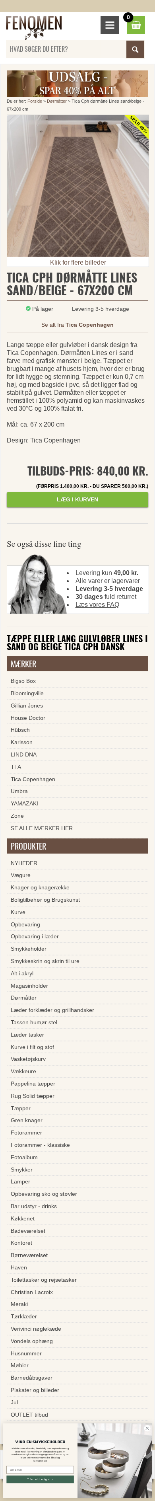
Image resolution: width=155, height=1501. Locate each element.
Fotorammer (26, 1132)
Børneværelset (29, 1255)
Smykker (22, 1169)
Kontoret (21, 1243)
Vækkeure (23, 1071)
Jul (14, 1402)
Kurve (18, 912)
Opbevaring (25, 924)
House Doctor (28, 718)
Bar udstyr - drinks (34, 1206)
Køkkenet (23, 1218)
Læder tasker (27, 1034)
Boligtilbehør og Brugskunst (45, 900)
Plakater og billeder (35, 1390)
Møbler (20, 1365)
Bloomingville (27, 693)
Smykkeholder (28, 948)
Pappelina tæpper (33, 1083)
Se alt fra (77, 325)
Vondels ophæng (32, 1341)
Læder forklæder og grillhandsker (52, 1010)
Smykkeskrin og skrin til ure (45, 961)
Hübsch (20, 730)
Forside (34, 101)
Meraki (19, 1304)
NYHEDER (24, 863)
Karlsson (22, 742)
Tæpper (21, 1108)
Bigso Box (23, 681)
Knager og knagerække (40, 887)
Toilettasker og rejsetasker (44, 1280)
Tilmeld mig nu (40, 1480)
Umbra (19, 791)
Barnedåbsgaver (31, 1377)
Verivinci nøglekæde (36, 1329)
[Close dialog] (147, 1428)
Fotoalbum (24, 1157)
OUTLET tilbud (29, 1414)
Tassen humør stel (34, 1022)
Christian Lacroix (32, 1292)
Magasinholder (29, 985)
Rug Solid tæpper (32, 1096)
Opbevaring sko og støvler (44, 1194)
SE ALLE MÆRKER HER (42, 828)
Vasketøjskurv (28, 1059)
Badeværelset (28, 1231)
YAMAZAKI (24, 803)
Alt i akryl (22, 973)
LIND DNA (24, 754)
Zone (17, 816)
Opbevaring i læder (35, 936)
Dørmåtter (57, 101)
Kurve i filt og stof (32, 1047)
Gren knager (27, 1120)
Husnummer (26, 1353)
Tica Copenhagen (33, 779)
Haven (19, 1267)
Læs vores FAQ (97, 604)
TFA (16, 767)
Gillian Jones (27, 705)
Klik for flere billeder (78, 262)
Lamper (20, 1181)
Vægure (21, 875)
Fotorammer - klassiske (40, 1145)
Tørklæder (24, 1316)
